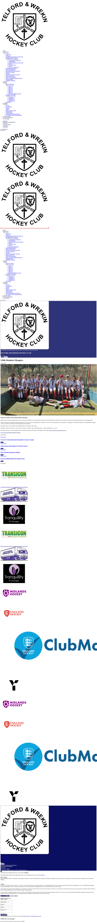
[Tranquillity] (14, 523)
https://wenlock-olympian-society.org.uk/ (57, 430)
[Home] (25, 48)
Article (4, 432)
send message (4, 914)
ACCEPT (5, 895)
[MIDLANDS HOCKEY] (14, 602)
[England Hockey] (14, 622)
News (2, 432)
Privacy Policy (26, 916)
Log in (2, 129)
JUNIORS (18, 432)
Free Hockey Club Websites (6, 866)
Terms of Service (35, 916)
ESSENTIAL (13, 895)
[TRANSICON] (14, 484)
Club (7, 432)
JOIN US (6, 129)
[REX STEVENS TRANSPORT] (14, 504)
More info (43, 875)
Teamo (8, 868)
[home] (25, 227)
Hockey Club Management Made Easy (9, 865)
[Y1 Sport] (14, 694)
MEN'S (14, 432)
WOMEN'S (10, 432)
